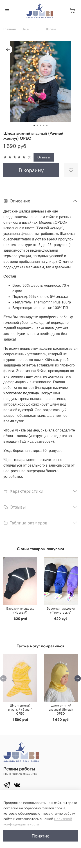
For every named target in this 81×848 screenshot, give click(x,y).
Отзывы (43, 157)
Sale (25, 29)
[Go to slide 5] (46, 125)
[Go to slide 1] (34, 125)
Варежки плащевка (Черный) (20, 610)
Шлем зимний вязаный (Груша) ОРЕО (61, 710)
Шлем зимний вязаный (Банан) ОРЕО (20, 710)
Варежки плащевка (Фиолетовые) (61, 610)
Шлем (51, 29)
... (37, 29)
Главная (9, 29)
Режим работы (19, 769)
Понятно (41, 836)
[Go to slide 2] (37, 125)
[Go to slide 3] (40, 125)
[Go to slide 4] (43, 125)
